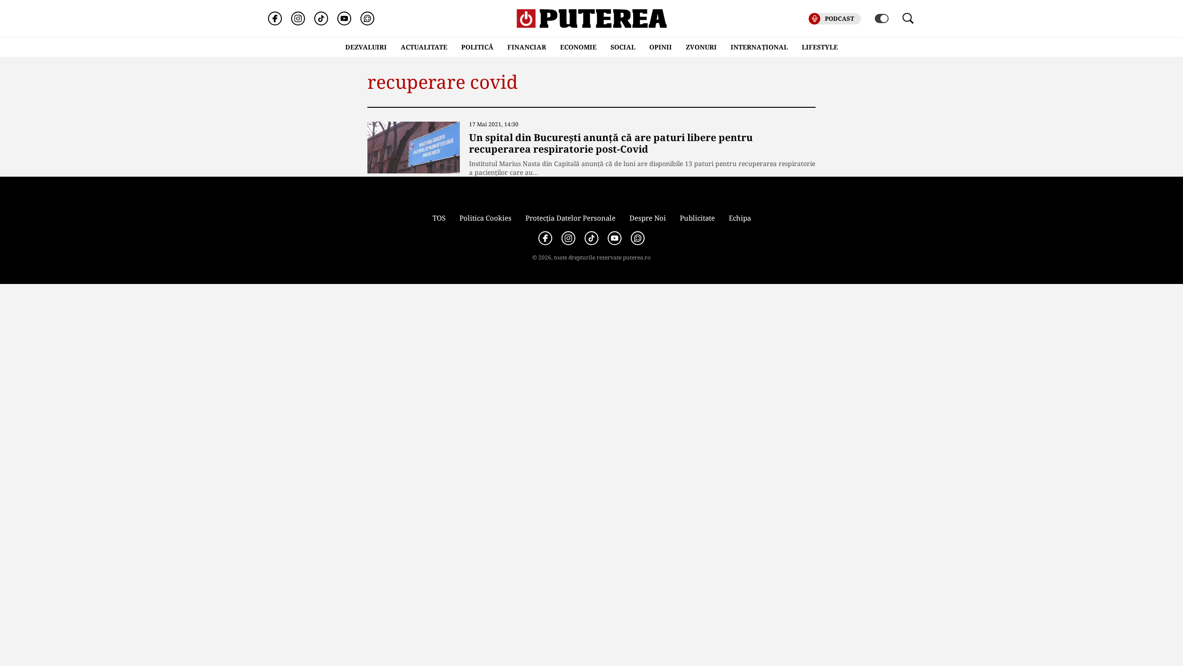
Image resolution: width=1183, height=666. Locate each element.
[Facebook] (275, 18)
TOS (439, 218)
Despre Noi (647, 218)
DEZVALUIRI (366, 47)
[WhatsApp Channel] (367, 18)
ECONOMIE (578, 47)
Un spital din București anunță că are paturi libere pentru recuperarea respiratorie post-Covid (611, 143)
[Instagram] (298, 18)
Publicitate (697, 218)
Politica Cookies (485, 218)
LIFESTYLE (820, 47)
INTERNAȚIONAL (759, 47)
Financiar (526, 47)
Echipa (740, 218)
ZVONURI (701, 47)
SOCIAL (622, 47)
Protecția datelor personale (570, 218)
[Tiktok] (321, 18)
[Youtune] (344, 18)
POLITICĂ (477, 47)
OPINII (660, 47)
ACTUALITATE (424, 47)
